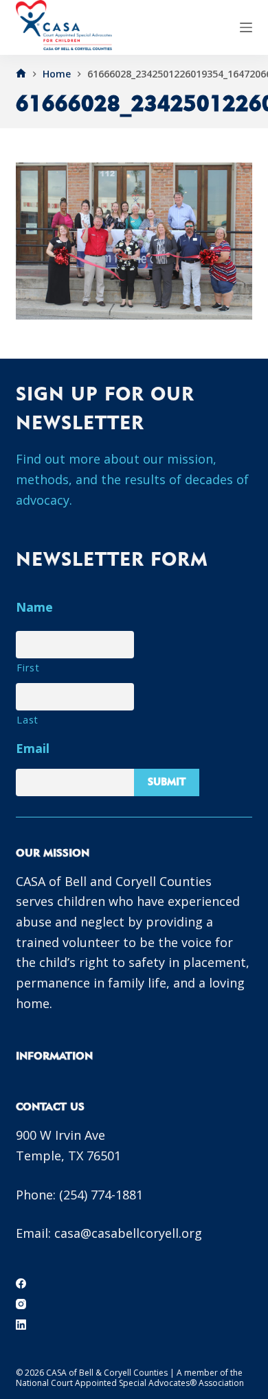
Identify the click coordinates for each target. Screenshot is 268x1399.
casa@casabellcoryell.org (128, 1233)
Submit (167, 781)
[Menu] (246, 27)
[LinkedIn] (21, 1324)
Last (27, 719)
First (27, 667)
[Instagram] (21, 1304)
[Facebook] (21, 1283)
